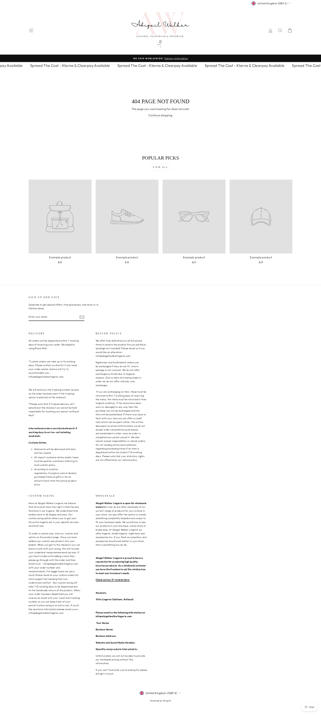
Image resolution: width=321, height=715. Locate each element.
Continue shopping (160, 115)
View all (160, 167)
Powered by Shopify (160, 700)
